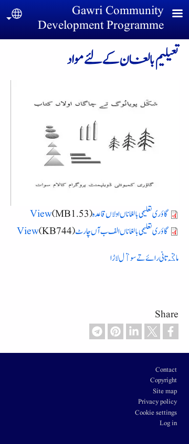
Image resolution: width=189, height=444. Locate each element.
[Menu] (171, 14)
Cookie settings (156, 413)
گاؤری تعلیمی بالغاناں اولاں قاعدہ (130, 214)
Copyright (163, 380)
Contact (166, 370)
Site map (165, 391)
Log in (168, 423)
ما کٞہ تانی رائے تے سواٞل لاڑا (144, 258)
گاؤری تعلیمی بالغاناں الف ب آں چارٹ (121, 231)
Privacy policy (157, 402)
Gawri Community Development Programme (101, 18)
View (41, 214)
